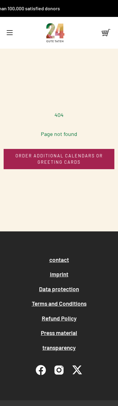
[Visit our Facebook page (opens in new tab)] (41, 370)
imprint (59, 274)
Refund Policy (59, 318)
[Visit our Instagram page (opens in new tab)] (59, 370)
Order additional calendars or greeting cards (59, 159)
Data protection (59, 288)
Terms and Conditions (59, 303)
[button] (10, 33)
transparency (59, 347)
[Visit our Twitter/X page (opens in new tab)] (77, 370)
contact (59, 259)
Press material (59, 332)
